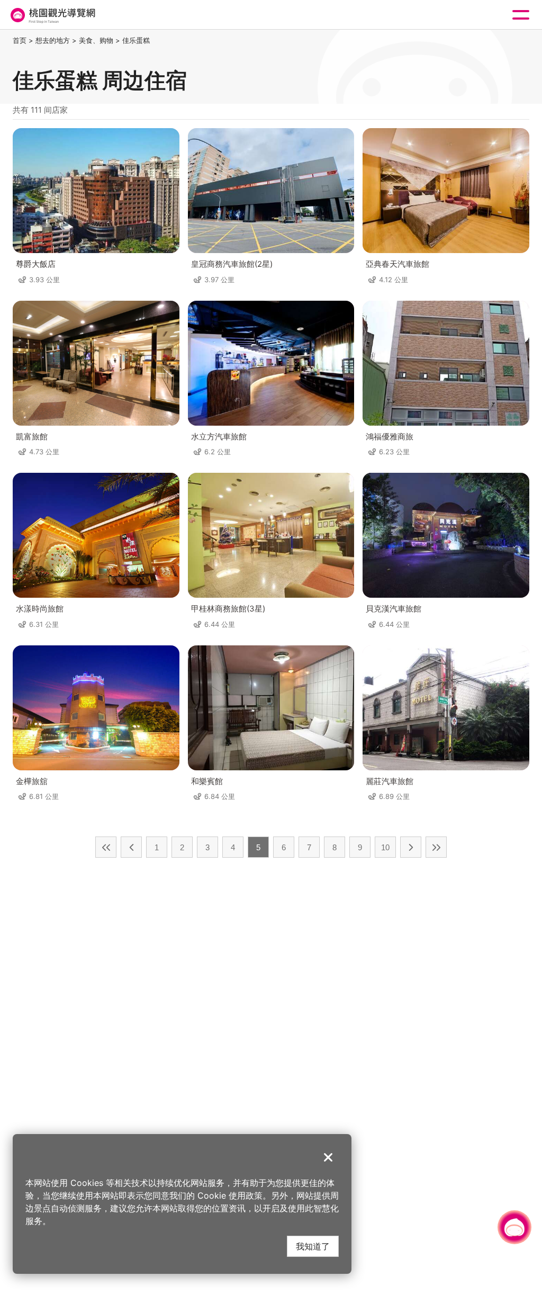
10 (385, 847)
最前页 (105, 847)
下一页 (410, 847)
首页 (19, 40)
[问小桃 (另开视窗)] (514, 1227)
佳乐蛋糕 (136, 40)
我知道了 (313, 1246)
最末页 (436, 847)
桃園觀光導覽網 (51, 15)
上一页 (131, 847)
